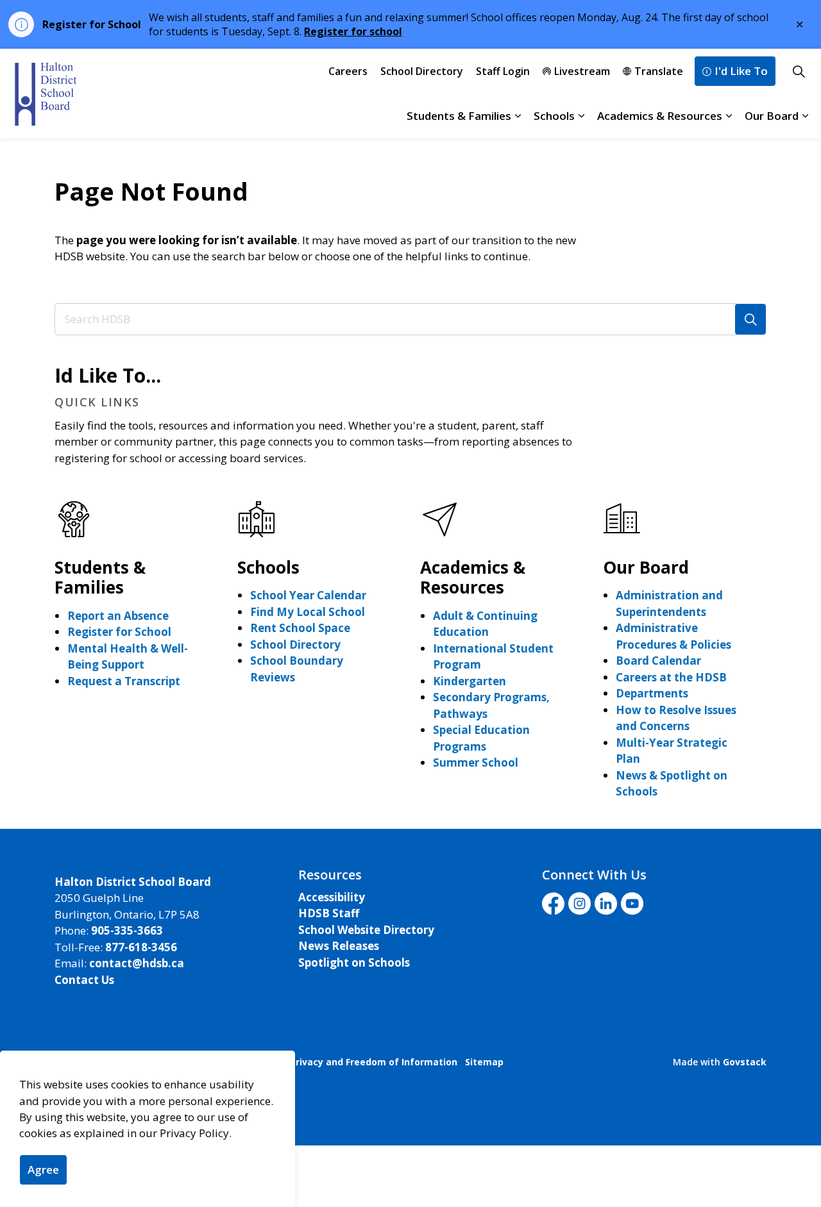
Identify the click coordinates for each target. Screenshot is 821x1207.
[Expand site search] (798, 71)
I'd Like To (741, 70)
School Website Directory (366, 929)
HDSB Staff (328, 913)
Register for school (353, 31)
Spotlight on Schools (354, 962)
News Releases (338, 945)
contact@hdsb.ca (136, 963)
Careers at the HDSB (671, 677)
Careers (348, 71)
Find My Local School (307, 611)
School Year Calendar (308, 595)
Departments (652, 693)
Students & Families (459, 115)
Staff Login (503, 71)
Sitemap (484, 1062)
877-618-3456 (141, 947)
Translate (658, 71)
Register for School (119, 631)
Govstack (744, 1062)
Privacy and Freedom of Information (373, 1062)
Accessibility (331, 897)
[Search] (750, 319)
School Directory (421, 71)
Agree (43, 1169)
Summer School (475, 762)
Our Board (772, 115)
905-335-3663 (127, 930)
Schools (554, 115)
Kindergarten (469, 681)
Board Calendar (658, 660)
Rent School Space (300, 627)
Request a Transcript (123, 681)
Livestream (582, 71)
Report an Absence (118, 615)
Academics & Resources (659, 115)
